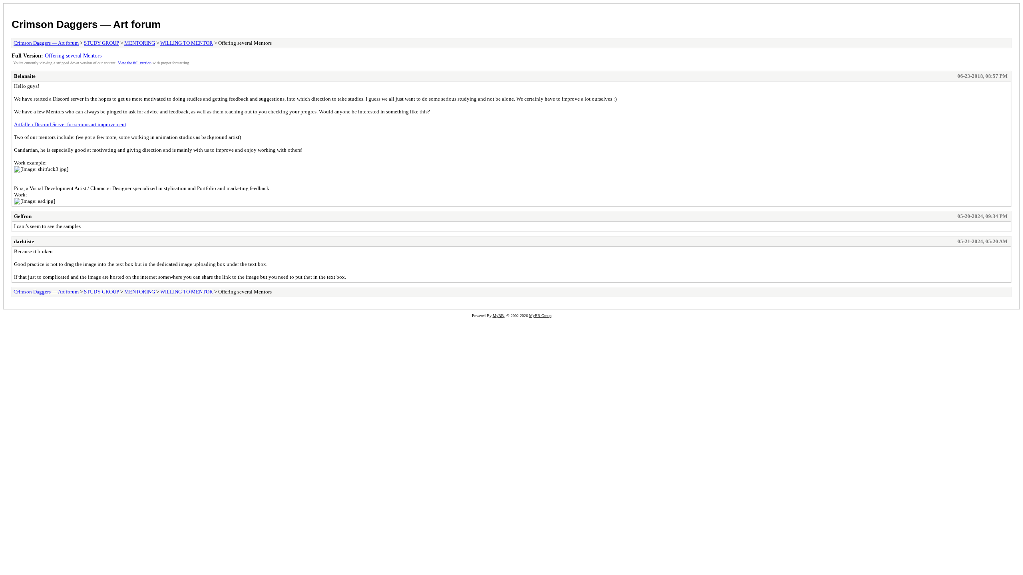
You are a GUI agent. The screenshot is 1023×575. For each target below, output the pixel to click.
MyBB (498, 315)
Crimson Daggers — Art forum (86, 24)
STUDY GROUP (101, 43)
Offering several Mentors (73, 55)
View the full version (134, 63)
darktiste (24, 241)
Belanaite (25, 76)
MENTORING (139, 43)
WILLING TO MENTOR (186, 43)
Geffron (23, 216)
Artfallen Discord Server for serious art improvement (70, 124)
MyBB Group (540, 315)
